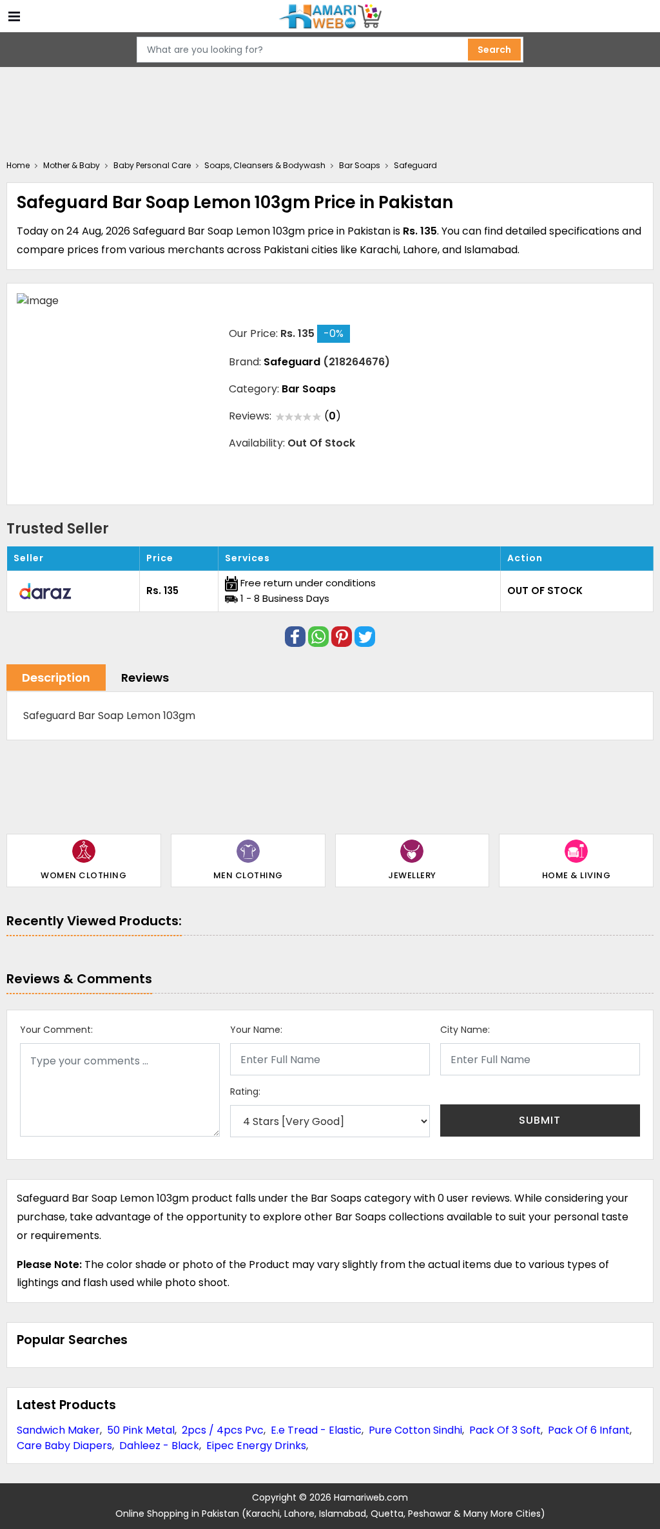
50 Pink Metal (141, 1430)
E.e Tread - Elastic (316, 1430)
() (332, 416)
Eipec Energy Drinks (256, 1445)
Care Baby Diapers (64, 1445)
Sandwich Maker (58, 1430)
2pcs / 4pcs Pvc (223, 1430)
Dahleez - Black (159, 1445)
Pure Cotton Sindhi (415, 1430)
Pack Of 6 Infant (589, 1430)
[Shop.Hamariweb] (330, 16)
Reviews (145, 677)
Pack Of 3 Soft (505, 1430)
